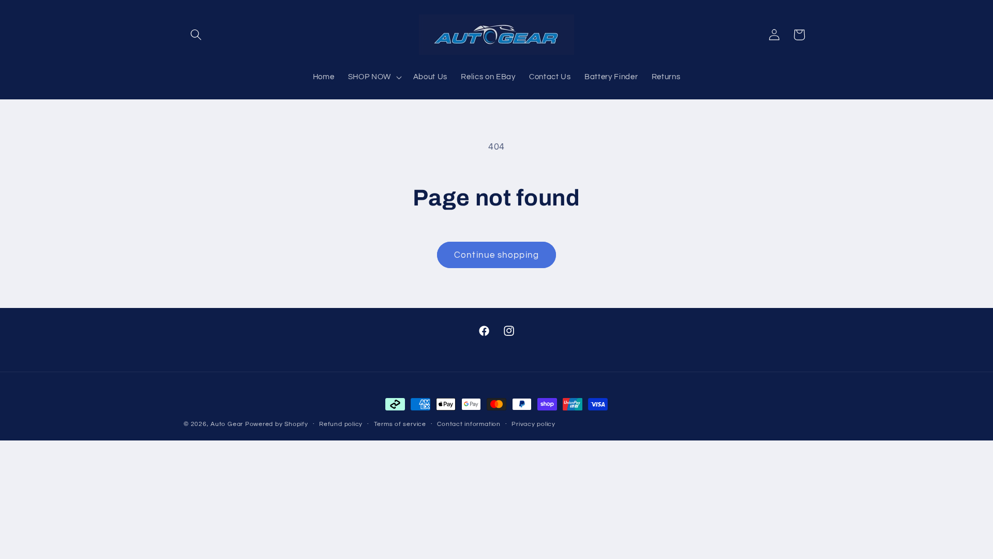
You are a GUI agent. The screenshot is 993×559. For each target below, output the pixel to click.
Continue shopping (496, 255)
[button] (196, 34)
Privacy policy (533, 424)
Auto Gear (227, 424)
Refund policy (341, 424)
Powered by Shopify (276, 424)
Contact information (469, 424)
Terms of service (400, 424)
